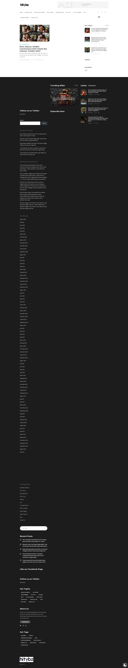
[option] (96, 41)
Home (21, 12)
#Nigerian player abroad (26, 637)
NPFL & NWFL (50, 12)
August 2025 (23, 254)
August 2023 (23, 325)
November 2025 (24, 246)
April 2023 (22, 337)
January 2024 (23, 310)
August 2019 (23, 425)
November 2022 (24, 352)
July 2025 (22, 257)
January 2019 (23, 437)
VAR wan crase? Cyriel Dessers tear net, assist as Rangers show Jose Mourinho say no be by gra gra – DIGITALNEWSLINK (32, 184)
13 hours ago (90, 103)
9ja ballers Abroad (39, 12)
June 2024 (22, 296)
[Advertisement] (33, 94)
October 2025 (23, 248)
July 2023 (22, 328)
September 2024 (24, 287)
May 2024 (22, 299)
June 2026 (22, 225)
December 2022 (24, 349)
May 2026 (22, 228)
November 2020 (24, 408)
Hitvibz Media (22, 59)
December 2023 (24, 313)
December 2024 (24, 278)
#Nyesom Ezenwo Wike (26, 640)
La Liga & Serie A (77, 12)
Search (22, 120)
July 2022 (22, 363)
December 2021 (24, 384)
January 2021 (23, 405)
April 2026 (22, 231)
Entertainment (25, 17)
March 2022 (23, 375)
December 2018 (24, 440)
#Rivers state (24, 642)
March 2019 (23, 434)
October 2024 (23, 284)
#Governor (23, 635)
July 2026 (22, 222)
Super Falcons (60, 12)
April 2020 (22, 416)
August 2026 (23, 219)
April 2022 (22, 372)
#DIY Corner (35, 592)
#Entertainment (24, 594)
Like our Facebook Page (31, 569)
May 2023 (22, 334)
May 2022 (22, 369)
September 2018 (24, 446)
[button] (125, 665)
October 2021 (23, 390)
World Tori (34, 17)
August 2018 (23, 449)
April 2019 (22, 431)
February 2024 (23, 307)
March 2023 (23, 340)
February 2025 (23, 272)
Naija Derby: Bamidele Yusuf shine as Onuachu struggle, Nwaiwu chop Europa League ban (33, 144)
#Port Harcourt (37, 640)
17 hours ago (90, 112)
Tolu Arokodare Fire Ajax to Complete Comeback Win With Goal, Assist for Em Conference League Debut (33, 149)
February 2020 (23, 419)
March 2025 (23, 269)
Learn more (25, 621)
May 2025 (22, 263)
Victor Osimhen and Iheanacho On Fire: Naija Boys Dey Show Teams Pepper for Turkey (33, 134)
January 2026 (23, 240)
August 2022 (23, 360)
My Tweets (22, 114)
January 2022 (23, 381)
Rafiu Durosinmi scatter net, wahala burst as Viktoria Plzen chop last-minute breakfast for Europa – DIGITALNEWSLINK (32, 194)
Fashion (22, 499)
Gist (84, 12)
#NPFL (36, 637)
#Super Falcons (33, 599)
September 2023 (24, 322)
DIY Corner (23, 490)
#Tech (41, 599)
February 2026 (23, 237)
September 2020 (24, 410)
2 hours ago (55, 102)
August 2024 (23, 290)
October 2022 (23, 355)
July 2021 (22, 399)
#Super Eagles (24, 599)
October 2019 (23, 422)
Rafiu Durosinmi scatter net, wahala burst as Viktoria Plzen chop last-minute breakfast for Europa (32, 198)
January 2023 (23, 346)
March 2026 (23, 234)
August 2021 (23, 396)
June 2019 (22, 428)
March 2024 (23, 304)
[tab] (84, 85)
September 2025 (24, 251)
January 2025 (23, 275)
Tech (21, 517)
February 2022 (23, 378)
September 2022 (24, 357)
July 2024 (22, 293)
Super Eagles (28, 12)
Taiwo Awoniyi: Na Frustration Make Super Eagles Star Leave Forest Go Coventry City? (33, 153)
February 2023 (23, 343)
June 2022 (22, 366)
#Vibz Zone (23, 601)
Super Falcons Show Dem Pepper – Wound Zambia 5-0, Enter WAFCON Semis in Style (33, 168)
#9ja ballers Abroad (25, 592)
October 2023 (23, 319)
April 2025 (22, 266)
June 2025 (22, 260)
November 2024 (24, 281)
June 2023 (22, 331)
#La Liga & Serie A (30, 597)
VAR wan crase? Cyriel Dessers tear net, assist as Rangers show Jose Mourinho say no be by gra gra (33, 187)
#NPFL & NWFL (40, 597)
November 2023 (24, 316)
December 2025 (24, 243)
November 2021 (24, 387)
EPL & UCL (68, 12)
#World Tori (31, 601)
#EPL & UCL (33, 594)
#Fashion (41, 594)
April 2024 (22, 301)
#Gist (22, 597)
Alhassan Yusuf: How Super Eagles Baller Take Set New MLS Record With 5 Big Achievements (33, 139)
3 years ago (27, 59)
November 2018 (24, 443)
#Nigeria (31, 635)
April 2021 (22, 402)
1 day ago (90, 123)
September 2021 (24, 393)
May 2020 (22, 413)
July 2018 (22, 452)
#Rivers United (33, 642)
